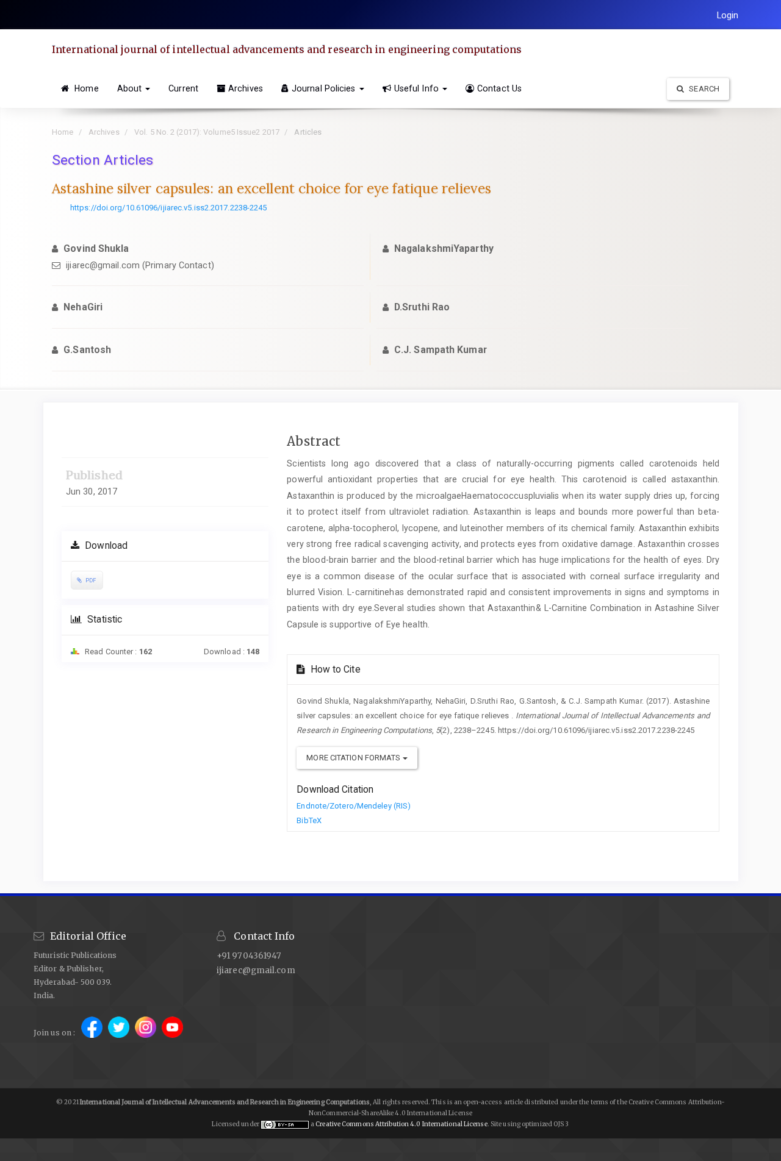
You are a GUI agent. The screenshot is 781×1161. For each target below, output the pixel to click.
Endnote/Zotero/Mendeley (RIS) (354, 805)
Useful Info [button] (417, 88)
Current (183, 88)
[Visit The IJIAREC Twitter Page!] (119, 1032)
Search (703, 88)
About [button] (131, 88)
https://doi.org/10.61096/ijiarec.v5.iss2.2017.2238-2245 (168, 207)
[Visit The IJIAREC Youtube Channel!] (172, 1032)
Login (728, 15)
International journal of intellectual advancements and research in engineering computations (287, 49)
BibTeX (309, 820)
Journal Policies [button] (325, 88)
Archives (245, 88)
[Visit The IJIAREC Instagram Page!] (146, 1032)
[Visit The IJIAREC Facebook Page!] (92, 1032)
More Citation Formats (354, 757)
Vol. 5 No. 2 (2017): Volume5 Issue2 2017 (206, 132)
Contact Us (499, 88)
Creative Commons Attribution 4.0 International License (401, 1124)
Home (85, 88)
